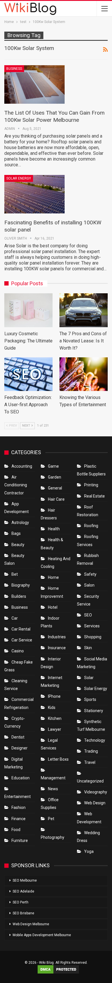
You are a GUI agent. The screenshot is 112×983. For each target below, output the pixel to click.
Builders (18, 596)
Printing (91, 485)
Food (15, 829)
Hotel (52, 607)
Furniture (19, 840)
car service (21, 640)
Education (20, 778)
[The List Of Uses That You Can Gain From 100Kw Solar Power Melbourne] (34, 84)
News (53, 789)
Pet (51, 818)
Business (14, 69)
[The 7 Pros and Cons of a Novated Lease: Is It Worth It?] (83, 310)
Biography (20, 585)
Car (14, 618)
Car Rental (20, 629)
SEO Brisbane (23, 913)
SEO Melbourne (25, 880)
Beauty (17, 544)
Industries (57, 637)
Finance (18, 818)
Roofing (91, 525)
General (55, 488)
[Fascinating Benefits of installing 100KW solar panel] (34, 194)
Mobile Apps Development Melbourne (42, 935)
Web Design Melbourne (31, 924)
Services (92, 626)
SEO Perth (20, 902)
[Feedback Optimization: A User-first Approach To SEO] (28, 374)
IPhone (54, 696)
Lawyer (54, 729)
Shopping (92, 637)
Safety (90, 574)
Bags (16, 533)
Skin (88, 647)
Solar (89, 677)
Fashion (18, 807)
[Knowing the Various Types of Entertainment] (83, 374)
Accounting (21, 466)
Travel (89, 762)
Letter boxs (58, 759)
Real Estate (94, 496)
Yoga (89, 851)
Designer (19, 748)
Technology (94, 740)
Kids (51, 707)
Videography (95, 792)
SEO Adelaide (23, 891)
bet (14, 574)
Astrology (20, 522)
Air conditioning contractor (15, 485)
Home (53, 577)
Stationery (93, 710)
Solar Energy (18, 178)
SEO (88, 615)
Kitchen (54, 718)
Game (53, 466)
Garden (54, 477)
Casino (17, 651)
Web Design (94, 803)
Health (54, 529)
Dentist (17, 737)
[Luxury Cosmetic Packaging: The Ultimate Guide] (28, 310)
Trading (91, 751)
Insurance (57, 647)
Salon (89, 585)
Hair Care (56, 499)
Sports (90, 699)
